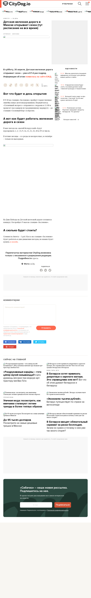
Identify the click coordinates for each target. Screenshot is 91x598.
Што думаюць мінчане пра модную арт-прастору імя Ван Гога (22, 376)
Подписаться (63, 505)
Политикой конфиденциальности (57, 510)
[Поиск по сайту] (80, 4)
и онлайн (14, 242)
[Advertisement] (69, 38)
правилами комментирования (13, 334)
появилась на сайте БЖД (38, 76)
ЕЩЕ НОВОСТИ (71, 69)
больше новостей (70, 119)
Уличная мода (8, 397)
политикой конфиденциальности (13, 329)
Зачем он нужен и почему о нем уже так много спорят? (67, 426)
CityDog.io (7, 34)
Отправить (46, 328)
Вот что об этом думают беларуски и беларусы (66, 379)
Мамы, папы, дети (53, 370)
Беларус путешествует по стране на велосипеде (65, 401)
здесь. (35, 258)
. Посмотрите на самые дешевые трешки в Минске (20, 422)
